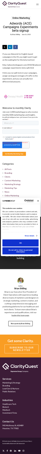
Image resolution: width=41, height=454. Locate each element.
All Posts (8, 169)
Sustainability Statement (9, 443)
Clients (7, 177)
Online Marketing (21, 18)
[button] (37, 4)
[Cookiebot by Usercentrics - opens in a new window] (25, 201)
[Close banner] (38, 201)
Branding (8, 173)
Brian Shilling (16, 34)
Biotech (5, 407)
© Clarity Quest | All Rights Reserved (12, 441)
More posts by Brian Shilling (20, 323)
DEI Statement (21, 443)
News (7, 192)
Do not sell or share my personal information (20, 251)
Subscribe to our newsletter (22, 348)
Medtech (6, 410)
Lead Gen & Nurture (10, 388)
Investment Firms (9, 413)
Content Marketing (12, 180)
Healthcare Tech (9, 404)
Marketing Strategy (13, 184)
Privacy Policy (27, 441)
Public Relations (9, 391)
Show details (29, 236)
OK (20, 243)
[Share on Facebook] (15, 47)
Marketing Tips (11, 188)
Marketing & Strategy (11, 383)
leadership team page (20, 315)
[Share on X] (4, 47)
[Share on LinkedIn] (10, 47)
